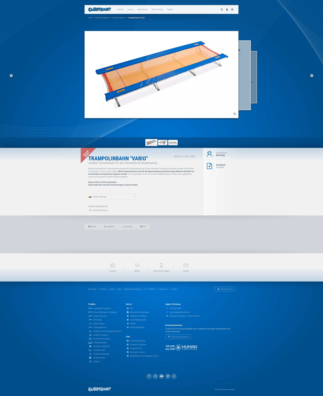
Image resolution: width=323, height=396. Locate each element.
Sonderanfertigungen (101, 354)
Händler (137, 271)
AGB (119, 289)
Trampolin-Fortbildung (138, 316)
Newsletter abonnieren (180, 337)
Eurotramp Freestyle (137, 341)
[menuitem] (120, 9)
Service (130, 9)
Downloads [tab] (128, 226)
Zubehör (96, 361)
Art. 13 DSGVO (149, 289)
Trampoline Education (138, 344)
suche (112, 289)
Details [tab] (93, 226)
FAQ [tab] (144, 226)
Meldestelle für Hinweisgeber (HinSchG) (145, 356)
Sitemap (103, 289)
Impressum (163, 289)
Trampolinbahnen (99, 327)
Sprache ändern (226, 289)
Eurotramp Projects (137, 352)
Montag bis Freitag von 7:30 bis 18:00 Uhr (185, 316)
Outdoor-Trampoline (100, 335)
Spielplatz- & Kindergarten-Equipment (107, 331)
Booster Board (98, 323)
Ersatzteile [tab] (110, 226)
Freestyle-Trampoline (101, 346)
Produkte (120, 9)
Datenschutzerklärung (132, 289)
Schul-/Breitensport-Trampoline (105, 312)
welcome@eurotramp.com (179, 312)
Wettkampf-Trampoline (102, 308)
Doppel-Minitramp (100, 316)
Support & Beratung (172, 304)
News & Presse (157, 9)
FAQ (131, 308)
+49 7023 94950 (175, 308)
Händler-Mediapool (137, 327)
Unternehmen (142, 9)
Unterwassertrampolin (101, 339)
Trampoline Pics (136, 348)
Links (128, 336)
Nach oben (92, 289)
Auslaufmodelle (99, 358)
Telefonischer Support (161, 271)
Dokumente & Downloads (139, 312)
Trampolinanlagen (100, 342)
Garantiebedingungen (138, 320)
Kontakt (170, 9)
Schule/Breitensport (100, 210)
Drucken (112, 271)
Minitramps (97, 320)
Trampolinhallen (99, 350)
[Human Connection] (181, 347)
